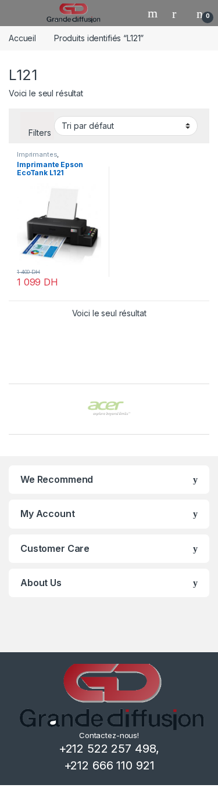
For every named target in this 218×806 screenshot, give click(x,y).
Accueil (22, 38)
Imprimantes (37, 154)
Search (154, 13)
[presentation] (206, 410)
